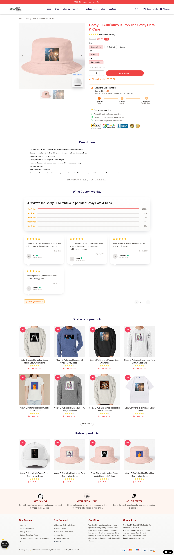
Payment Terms (60, 528)
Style (91, 51)
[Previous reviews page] (136, 302)
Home (21, 19)
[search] (136, 9)
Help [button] (169, 552)
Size (90, 58)
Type (91, 43)
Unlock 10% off (4, 544)
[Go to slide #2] (58, 94)
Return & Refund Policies (63, 532)
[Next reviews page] (148, 302)
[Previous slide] (22, 56)
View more (87, 424)
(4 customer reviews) (107, 35)
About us (23, 525)
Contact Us (58, 535)
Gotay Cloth (31, 19)
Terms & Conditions (27, 528)
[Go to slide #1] (46, 94)
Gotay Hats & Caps (47, 19)
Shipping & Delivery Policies (64, 525)
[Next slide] (81, 56)
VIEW (34, 355)
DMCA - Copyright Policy (29, 535)
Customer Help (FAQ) (62, 538)
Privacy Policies (25, 532)
